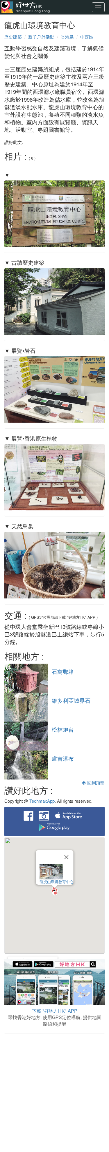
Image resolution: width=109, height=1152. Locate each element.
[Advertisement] (54, 1093)
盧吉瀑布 (63, 758)
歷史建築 (13, 37)
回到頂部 (95, 782)
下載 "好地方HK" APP (54, 1010)
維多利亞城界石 (71, 700)
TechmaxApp (42, 801)
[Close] (66, 857)
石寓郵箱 (63, 671)
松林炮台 (63, 729)
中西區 (86, 37)
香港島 (67, 37)
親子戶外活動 (41, 37)
